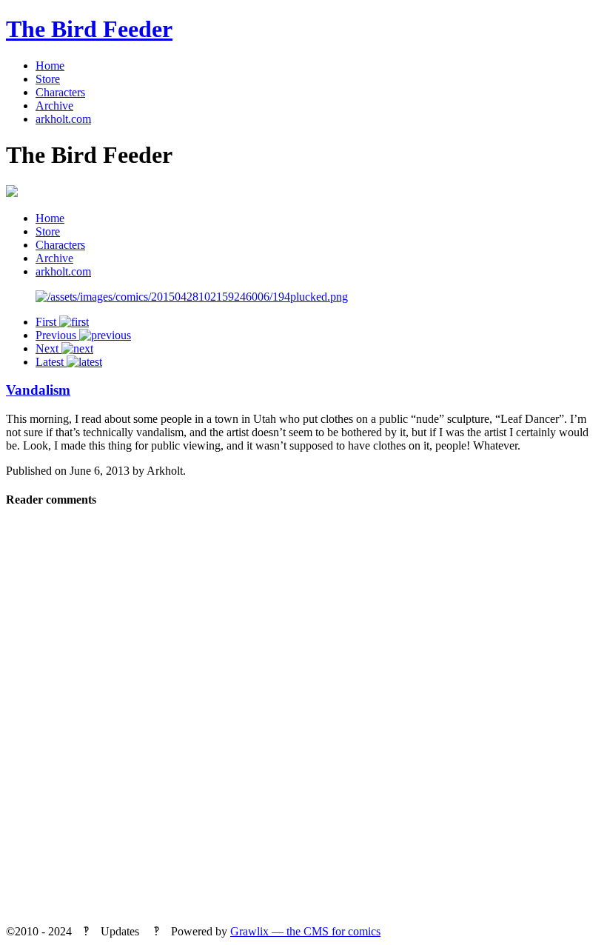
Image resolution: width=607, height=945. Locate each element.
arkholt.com (63, 119)
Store (48, 79)
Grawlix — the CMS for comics (305, 931)
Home (50, 65)
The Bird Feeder (89, 29)
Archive (54, 105)
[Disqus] (303, 721)
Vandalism (38, 390)
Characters (60, 92)
